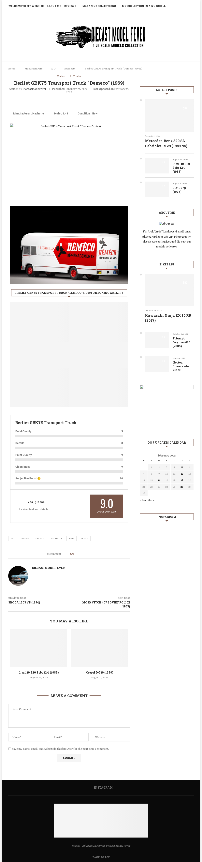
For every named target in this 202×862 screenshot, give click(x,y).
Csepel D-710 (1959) (99, 672)
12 (182, 473)
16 (159, 480)
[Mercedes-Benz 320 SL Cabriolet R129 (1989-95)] (169, 115)
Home (11, 68)
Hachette (70, 68)
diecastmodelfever (34, 88)
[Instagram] (186, 6)
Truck (84, 538)
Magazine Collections (99, 5)
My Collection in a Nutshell (144, 5)
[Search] (192, 6)
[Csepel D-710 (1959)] (99, 648)
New (71, 538)
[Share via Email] (91, 553)
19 (182, 480)
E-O (53, 68)
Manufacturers (34, 68)
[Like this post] (76, 553)
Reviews (70, 5)
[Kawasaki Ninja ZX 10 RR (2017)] (169, 290)
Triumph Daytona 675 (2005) (181, 342)
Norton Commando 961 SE (181, 366)
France (39, 538)
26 (181, 486)
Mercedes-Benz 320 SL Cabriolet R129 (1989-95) (166, 143)
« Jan (143, 500)
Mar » (151, 500)
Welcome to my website (26, 5)
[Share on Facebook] (80, 553)
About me (54, 5)
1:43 (13, 538)
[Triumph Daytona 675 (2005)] (157, 340)
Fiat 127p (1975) (179, 190)
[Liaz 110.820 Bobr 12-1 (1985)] (38, 648)
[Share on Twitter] (84, 553)
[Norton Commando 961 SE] (157, 364)
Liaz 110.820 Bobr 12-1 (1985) (39, 672)
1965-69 (25, 538)
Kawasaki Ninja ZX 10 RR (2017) (168, 318)
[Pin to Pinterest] (88, 553)
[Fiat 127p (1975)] (157, 189)
